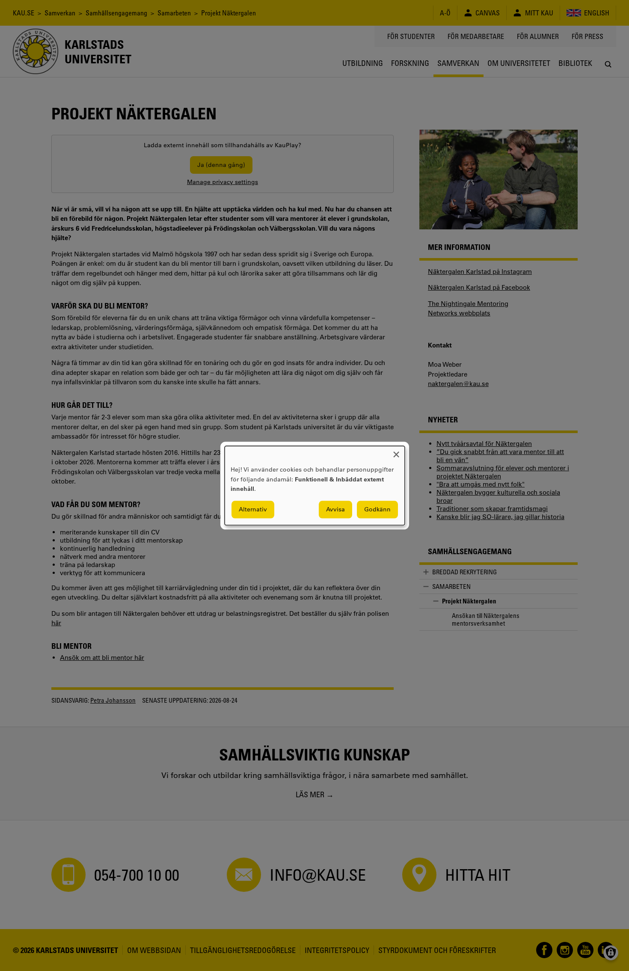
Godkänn (377, 509)
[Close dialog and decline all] (396, 451)
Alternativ (253, 509)
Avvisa (335, 509)
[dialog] (315, 485)
